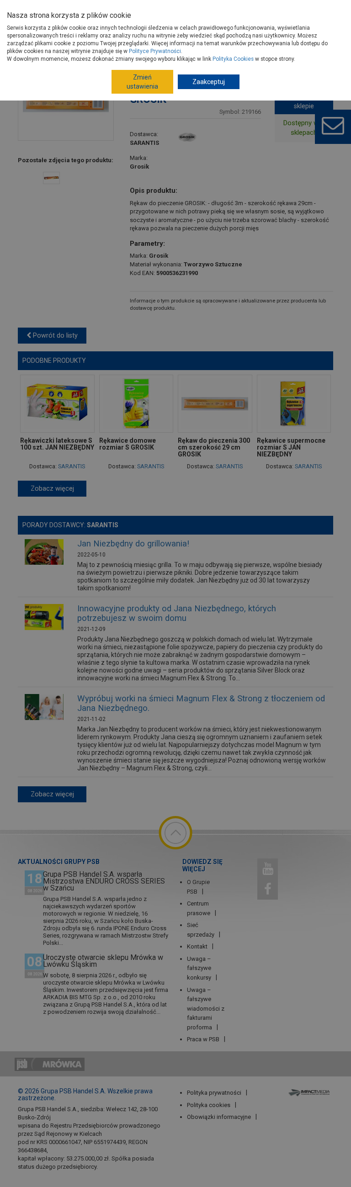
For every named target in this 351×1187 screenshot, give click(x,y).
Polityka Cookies (233, 59)
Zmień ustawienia (142, 82)
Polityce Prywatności (155, 51)
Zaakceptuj (208, 81)
